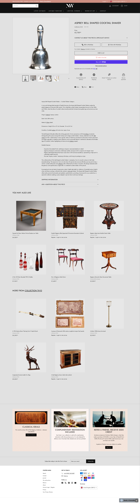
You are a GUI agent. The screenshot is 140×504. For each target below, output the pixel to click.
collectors (60, 163)
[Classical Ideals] (31, 417)
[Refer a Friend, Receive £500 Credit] (109, 419)
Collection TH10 (79, 27)
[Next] (68, 78)
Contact (103, 11)
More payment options (101, 66)
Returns (44, 482)
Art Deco (86, 134)
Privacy (44, 489)
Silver (47, 122)
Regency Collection (31, 435)
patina (53, 130)
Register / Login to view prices (59, 237)
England (48, 115)
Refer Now (109, 447)
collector (71, 141)
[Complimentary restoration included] (70, 419)
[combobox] (25, 6)
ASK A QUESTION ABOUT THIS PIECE (53, 184)
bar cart (70, 171)
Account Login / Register (49, 487)
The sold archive (47, 480)
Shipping (83, 49)
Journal (44, 478)
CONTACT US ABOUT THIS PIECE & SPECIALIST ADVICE (92, 38)
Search (44, 473)
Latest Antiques (39, 11)
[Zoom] (41, 45)
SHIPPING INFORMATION (50, 180)
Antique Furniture (56, 11)
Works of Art (90, 11)
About (44, 485)
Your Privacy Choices (48, 492)
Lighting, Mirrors (74, 11)
